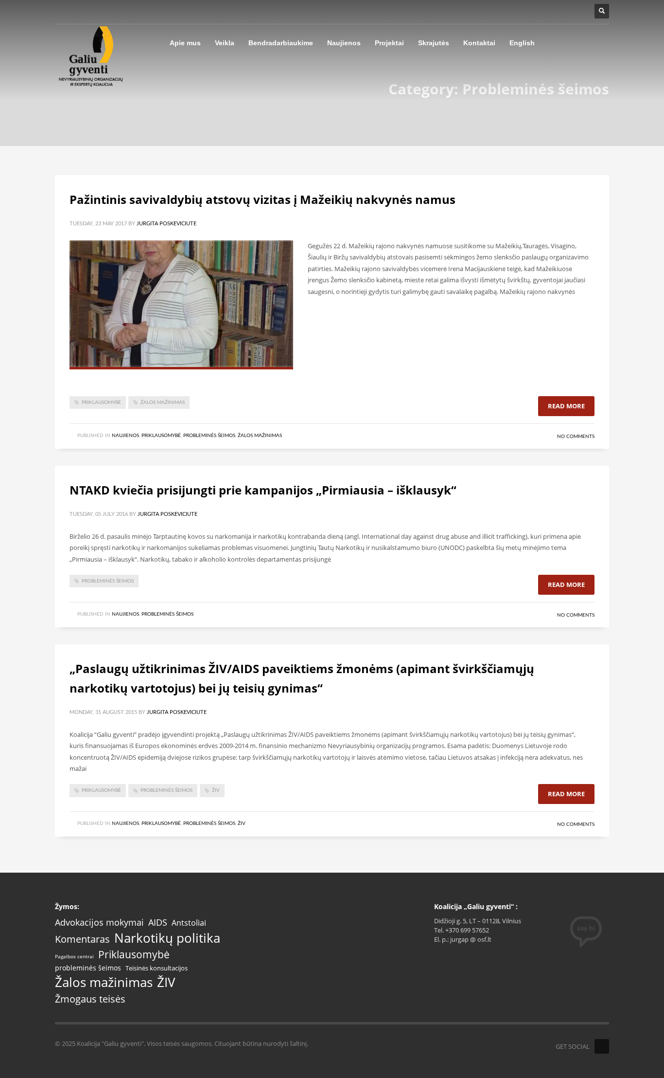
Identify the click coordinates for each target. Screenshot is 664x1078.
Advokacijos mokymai (99, 922)
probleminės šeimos (108, 581)
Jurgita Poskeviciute (166, 223)
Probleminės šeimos (209, 435)
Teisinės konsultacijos (156, 968)
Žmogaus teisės (90, 999)
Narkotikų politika (167, 938)
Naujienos (125, 435)
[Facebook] (601, 1046)
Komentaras (82, 939)
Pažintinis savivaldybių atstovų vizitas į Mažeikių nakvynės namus (262, 199)
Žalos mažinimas (162, 402)
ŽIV (216, 790)
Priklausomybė (101, 402)
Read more (566, 406)
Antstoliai (189, 923)
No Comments (575, 436)
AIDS (157, 922)
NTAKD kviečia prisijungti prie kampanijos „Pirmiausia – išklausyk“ (263, 490)
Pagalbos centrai (74, 957)
